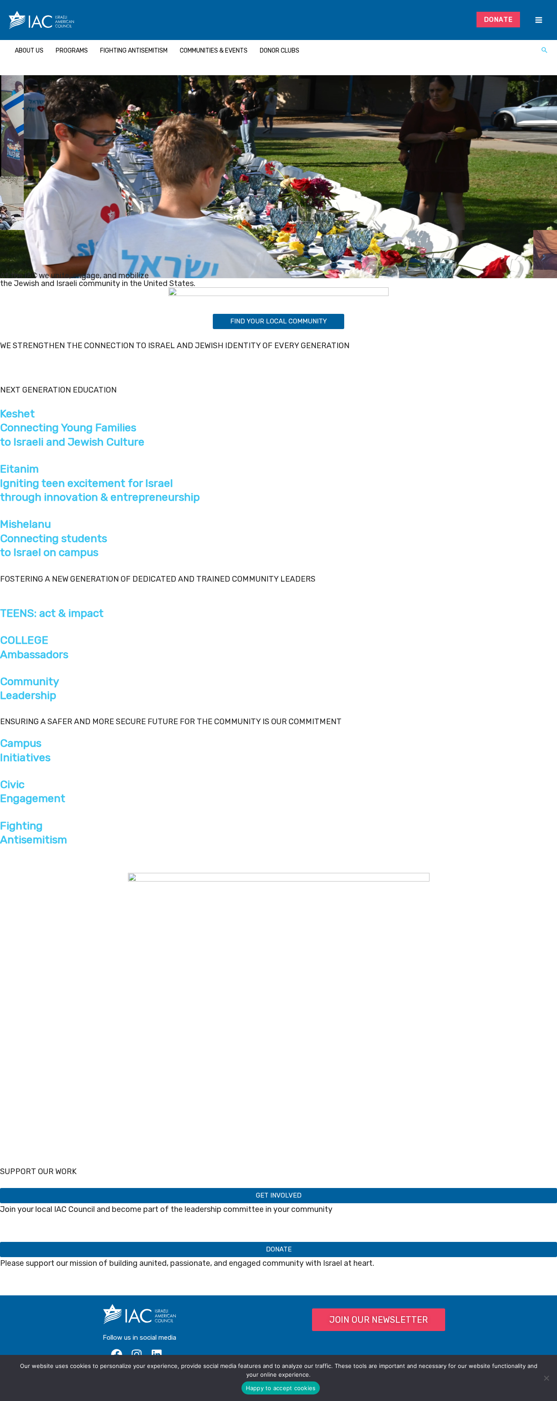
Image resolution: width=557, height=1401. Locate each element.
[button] (544, 51)
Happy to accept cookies (281, 1387)
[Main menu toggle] (538, 20)
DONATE (498, 19)
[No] (546, 1378)
